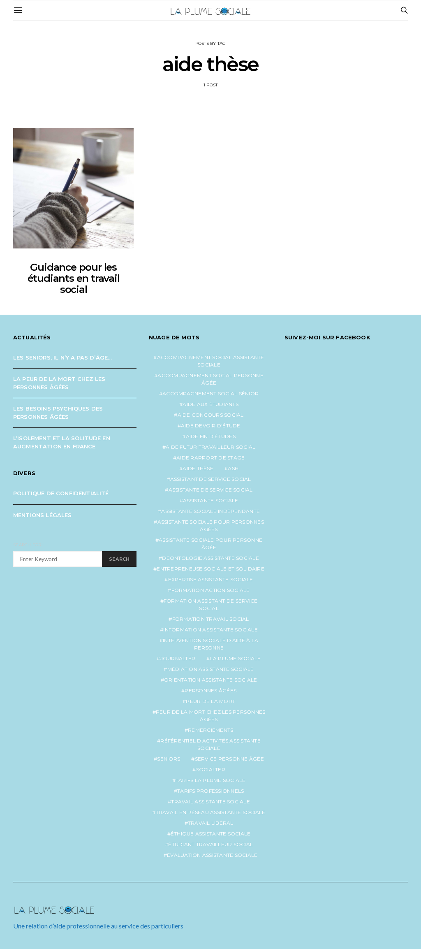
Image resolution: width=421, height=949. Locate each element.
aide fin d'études (211, 436)
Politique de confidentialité (61, 493)
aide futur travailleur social (210, 447)
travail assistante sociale (210, 801)
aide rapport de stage (210, 458)
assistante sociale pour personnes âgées (210, 525)
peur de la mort (210, 701)
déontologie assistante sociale (210, 558)
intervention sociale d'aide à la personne (210, 644)
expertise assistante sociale (210, 579)
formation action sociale (210, 590)
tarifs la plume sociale (211, 780)
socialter (210, 769)
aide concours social (211, 415)
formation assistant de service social (211, 604)
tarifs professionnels (210, 791)
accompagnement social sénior (210, 393)
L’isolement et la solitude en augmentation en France (61, 442)
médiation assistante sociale (210, 669)
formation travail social (210, 619)
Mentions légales (42, 515)
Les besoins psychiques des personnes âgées (58, 412)
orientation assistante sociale (210, 680)
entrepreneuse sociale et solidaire (210, 569)
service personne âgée (229, 759)
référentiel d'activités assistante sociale (210, 744)
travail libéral (211, 823)
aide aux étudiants (210, 404)
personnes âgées (210, 690)
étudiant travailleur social (210, 844)
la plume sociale (235, 658)
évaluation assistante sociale (212, 855)
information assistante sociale (210, 629)
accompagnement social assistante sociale (210, 361)
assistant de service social (210, 479)
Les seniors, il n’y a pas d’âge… (62, 357)
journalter (178, 658)
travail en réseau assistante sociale (211, 812)
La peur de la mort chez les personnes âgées (59, 383)
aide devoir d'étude (211, 425)
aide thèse (198, 468)
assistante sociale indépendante (210, 511)
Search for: (27, 545)
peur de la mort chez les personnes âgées (211, 715)
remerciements (210, 730)
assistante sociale (210, 500)
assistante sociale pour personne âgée (210, 543)
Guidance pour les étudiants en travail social (74, 278)
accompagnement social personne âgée (210, 379)
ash (233, 468)
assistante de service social (211, 490)
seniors (168, 759)
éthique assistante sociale (211, 834)
